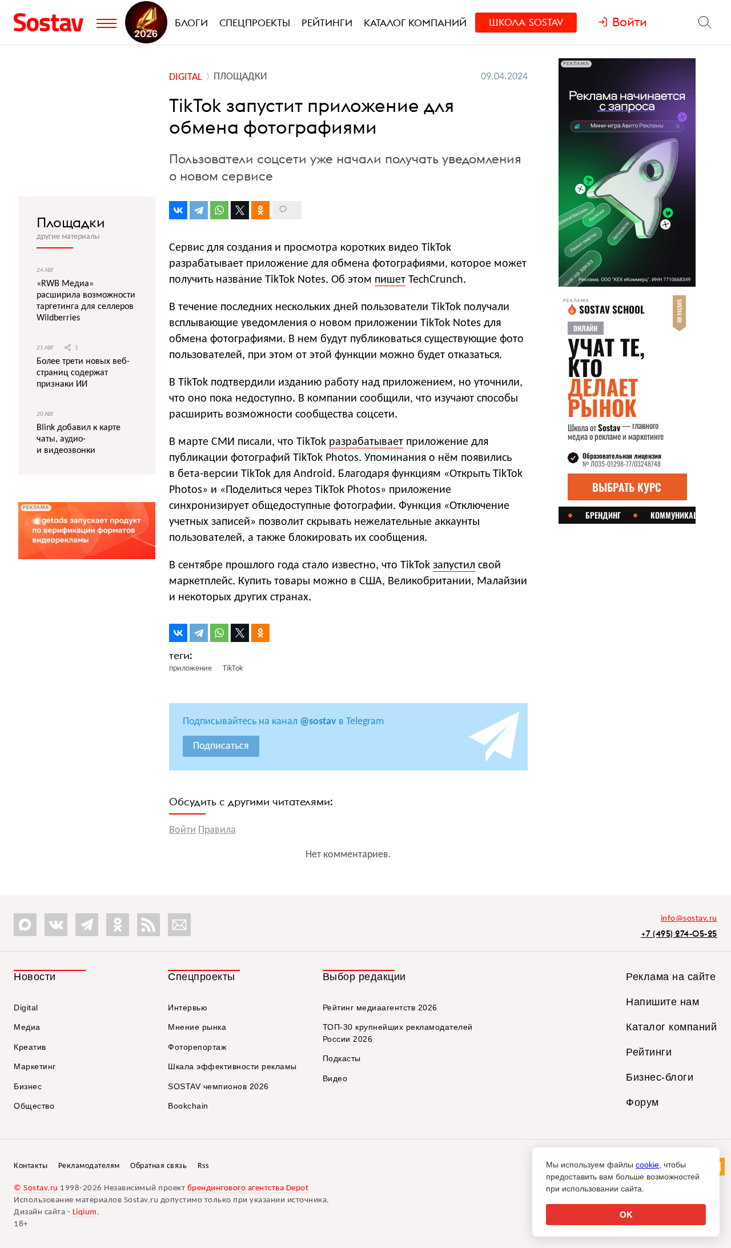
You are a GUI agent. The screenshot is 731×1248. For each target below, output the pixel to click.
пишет (390, 280)
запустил (454, 565)
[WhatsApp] (219, 210)
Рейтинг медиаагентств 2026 (380, 1007)
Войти (182, 830)
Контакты (30, 1166)
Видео (335, 1078)
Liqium (85, 1212)
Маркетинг (35, 1066)
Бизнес (28, 1086)
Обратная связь (158, 1166)
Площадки (71, 222)
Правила (217, 830)
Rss (203, 1166)
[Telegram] (199, 210)
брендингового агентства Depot (248, 1188)
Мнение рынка (197, 1027)
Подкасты (342, 1058)
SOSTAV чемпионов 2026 (218, 1086)
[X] (240, 210)
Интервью (187, 1007)
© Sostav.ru (36, 1188)
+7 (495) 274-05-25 (679, 933)
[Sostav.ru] (52, 22)
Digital (26, 1007)
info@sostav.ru (689, 918)
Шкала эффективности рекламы (232, 1066)
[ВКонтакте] (178, 210)
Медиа (27, 1027)
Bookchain (188, 1105)
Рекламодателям (89, 1166)
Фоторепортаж (197, 1047)
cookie (647, 1164)
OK (626, 1214)
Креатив (30, 1047)
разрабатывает (366, 442)
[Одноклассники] (260, 210)
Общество (34, 1105)
